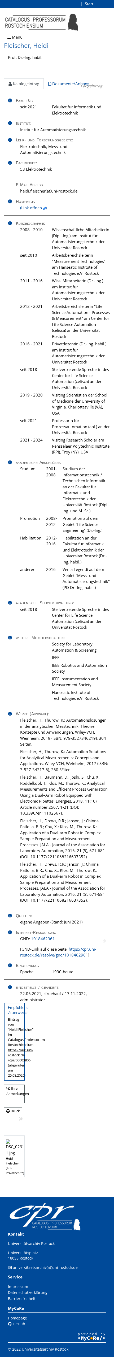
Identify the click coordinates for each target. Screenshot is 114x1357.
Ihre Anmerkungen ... (15, 1093)
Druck (15, 1111)
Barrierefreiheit (22, 1298)
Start (89, 3)
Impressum (18, 1286)
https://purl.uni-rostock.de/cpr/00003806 (20, 1055)
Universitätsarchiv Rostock (31, 1243)
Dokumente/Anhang (70, 83)
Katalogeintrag (25, 83)
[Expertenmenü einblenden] (21, 1119)
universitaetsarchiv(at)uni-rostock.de (45, 1267)
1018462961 (43, 938)
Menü (17, 37)
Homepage (17, 1318)
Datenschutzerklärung (27, 1292)
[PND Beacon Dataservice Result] (104, 941)
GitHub (18, 1323)
